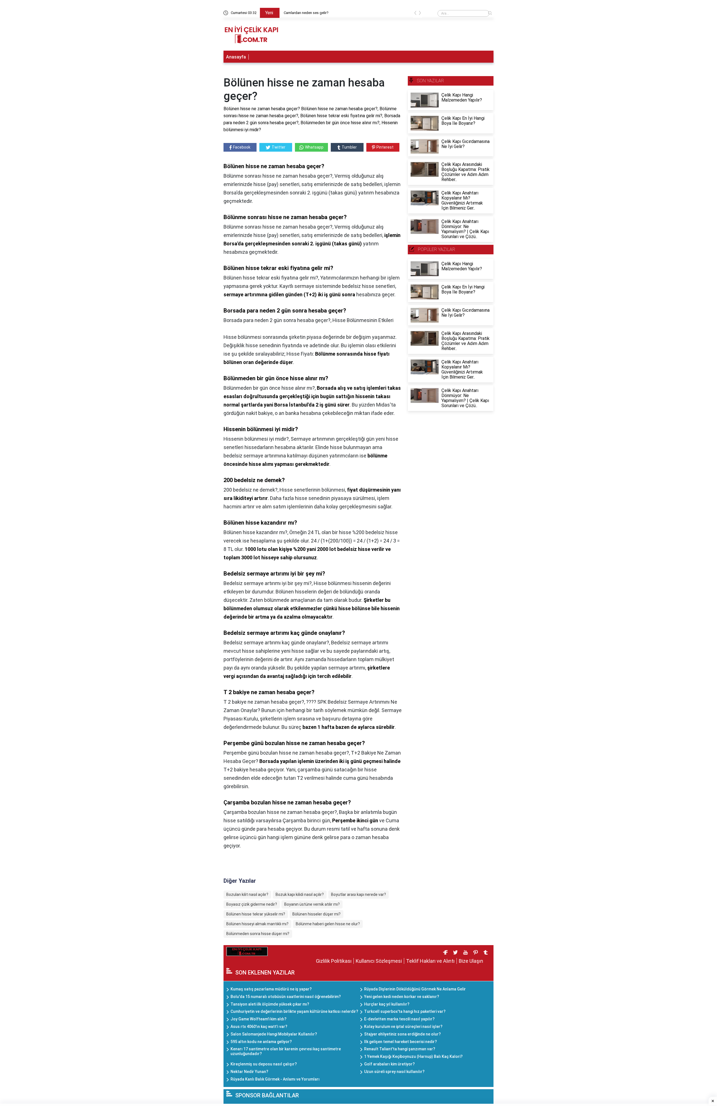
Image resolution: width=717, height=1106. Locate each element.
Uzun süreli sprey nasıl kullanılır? (394, 1071)
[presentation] (415, 14)
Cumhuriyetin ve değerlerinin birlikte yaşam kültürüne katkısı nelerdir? (294, 1011)
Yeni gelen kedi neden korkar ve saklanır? (401, 996)
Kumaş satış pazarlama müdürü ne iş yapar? (271, 989)
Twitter (278, 147)
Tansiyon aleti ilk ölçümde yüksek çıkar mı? (270, 1004)
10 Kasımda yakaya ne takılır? (307, 13)
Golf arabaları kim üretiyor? (389, 1064)
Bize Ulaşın (471, 961)
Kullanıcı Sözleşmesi (379, 961)
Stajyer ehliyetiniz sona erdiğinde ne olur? (402, 1034)
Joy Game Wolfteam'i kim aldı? (259, 1019)
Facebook (241, 147)
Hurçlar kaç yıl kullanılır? (386, 1004)
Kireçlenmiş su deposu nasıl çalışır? (264, 1064)
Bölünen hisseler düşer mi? (316, 914)
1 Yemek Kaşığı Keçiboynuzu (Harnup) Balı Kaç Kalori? (413, 1056)
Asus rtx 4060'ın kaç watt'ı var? (259, 1026)
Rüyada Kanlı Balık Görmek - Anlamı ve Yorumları (275, 1079)
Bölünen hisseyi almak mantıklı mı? (257, 924)
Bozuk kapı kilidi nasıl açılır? (300, 894)
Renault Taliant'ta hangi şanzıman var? (399, 1049)
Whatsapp (314, 147)
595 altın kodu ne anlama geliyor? (261, 1041)
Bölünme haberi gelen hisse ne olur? (328, 924)
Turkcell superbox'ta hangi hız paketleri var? (405, 1011)
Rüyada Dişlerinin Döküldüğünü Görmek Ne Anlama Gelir (415, 989)
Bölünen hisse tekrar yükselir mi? (255, 914)
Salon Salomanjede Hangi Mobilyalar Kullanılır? (274, 1034)
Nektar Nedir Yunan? (249, 1071)
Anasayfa (236, 57)
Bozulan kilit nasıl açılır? (247, 894)
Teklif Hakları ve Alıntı (430, 961)
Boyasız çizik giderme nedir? (251, 904)
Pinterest (385, 147)
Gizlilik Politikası (333, 961)
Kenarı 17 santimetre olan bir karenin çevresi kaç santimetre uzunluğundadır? (286, 1051)
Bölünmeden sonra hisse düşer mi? (257, 933)
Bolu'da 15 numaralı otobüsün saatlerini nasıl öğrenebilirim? (286, 996)
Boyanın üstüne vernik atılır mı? (312, 904)
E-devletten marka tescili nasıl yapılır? (399, 1019)
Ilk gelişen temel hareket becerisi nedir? (400, 1041)
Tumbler (349, 147)
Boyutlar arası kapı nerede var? (358, 894)
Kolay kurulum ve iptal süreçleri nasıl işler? (403, 1026)
